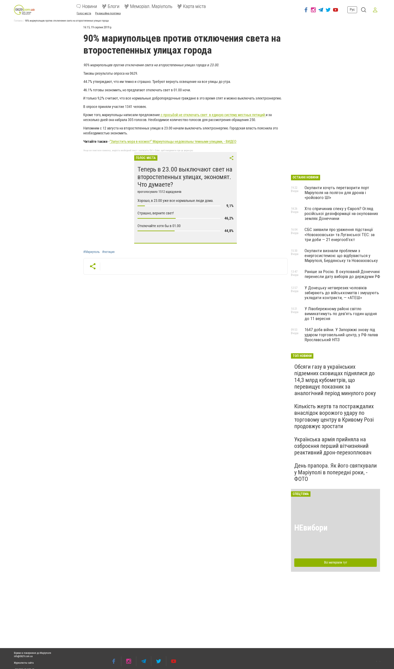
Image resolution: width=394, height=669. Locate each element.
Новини (89, 6)
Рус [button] (352, 9)
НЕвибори (311, 528)
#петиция (108, 252)
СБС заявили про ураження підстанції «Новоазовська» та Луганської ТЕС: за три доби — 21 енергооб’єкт (340, 234)
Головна (18, 20)
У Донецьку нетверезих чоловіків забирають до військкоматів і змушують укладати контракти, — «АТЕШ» (342, 292)
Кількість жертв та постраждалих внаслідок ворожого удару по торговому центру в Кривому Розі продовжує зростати (334, 416)
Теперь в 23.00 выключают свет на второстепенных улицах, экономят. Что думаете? (184, 176)
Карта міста (194, 6)
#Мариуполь (91, 252)
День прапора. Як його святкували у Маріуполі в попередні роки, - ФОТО (335, 472)
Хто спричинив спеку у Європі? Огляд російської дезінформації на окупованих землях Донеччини (341, 213)
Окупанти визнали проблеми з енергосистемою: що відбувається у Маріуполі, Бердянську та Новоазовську (341, 255)
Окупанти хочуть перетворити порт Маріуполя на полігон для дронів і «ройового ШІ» (337, 192)
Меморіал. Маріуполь (151, 6)
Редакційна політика (108, 13)
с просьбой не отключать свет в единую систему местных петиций (213, 115)
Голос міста (84, 13)
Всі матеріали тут (335, 562)
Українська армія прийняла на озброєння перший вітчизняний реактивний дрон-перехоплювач (332, 446)
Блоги (113, 6)
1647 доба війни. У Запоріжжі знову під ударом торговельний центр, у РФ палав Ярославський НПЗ (341, 334)
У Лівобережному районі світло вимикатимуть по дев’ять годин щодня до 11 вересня (341, 313)
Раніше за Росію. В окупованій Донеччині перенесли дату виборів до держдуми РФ (342, 274)
